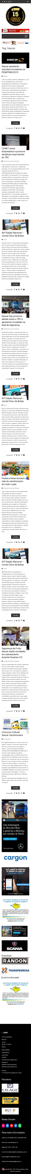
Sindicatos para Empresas (9, 1064)
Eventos (4, 1070)
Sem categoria (7, 739)
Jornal (5, 239)
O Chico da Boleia (7, 1037)
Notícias (5, 76)
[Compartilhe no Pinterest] (22, 128)
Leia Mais (15, 123)
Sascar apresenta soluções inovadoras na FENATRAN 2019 (13, 69)
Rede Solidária (6, 1050)
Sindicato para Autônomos (9, 1067)
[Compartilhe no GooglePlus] (19, 128)
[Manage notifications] (3, 1169)
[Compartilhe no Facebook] (15, 128)
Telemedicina (5, 1052)
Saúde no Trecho (6, 1044)
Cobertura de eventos (8, 161)
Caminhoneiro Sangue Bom (9, 1060)
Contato (4, 1057)
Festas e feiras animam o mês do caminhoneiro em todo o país (14, 481)
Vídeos (4, 1047)
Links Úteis (5, 1055)
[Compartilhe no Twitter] (17, 128)
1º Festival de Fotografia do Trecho (12, 1073)
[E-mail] (24, 128)
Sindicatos (5, 1062)
